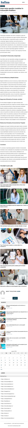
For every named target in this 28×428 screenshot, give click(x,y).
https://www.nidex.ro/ (6, 408)
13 (13, 360)
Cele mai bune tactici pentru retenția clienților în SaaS (13, 226)
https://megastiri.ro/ (5, 391)
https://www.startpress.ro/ (7, 386)
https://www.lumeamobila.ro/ (7, 418)
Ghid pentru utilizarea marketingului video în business (13, 286)
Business (2, 6)
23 (24, 362)
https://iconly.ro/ (5, 415)
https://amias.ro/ (5, 413)
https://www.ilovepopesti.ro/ (7, 393)
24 (1, 365)
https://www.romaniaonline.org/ (8, 396)
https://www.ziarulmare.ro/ (7, 384)
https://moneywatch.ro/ (6, 410)
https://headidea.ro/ (5, 401)
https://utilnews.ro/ (5, 379)
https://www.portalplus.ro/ (7, 381)
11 (5, 360)
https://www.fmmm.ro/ (6, 403)
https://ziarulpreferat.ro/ (6, 398)
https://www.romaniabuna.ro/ (7, 388)
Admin (1, 12)
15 (21, 360)
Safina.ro (9, 423)
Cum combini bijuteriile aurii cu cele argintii (15, 324)
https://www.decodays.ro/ (7, 406)
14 (17, 360)
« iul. (1, 369)
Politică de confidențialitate (14, 425)
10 (1, 360)
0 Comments (14, 12)
